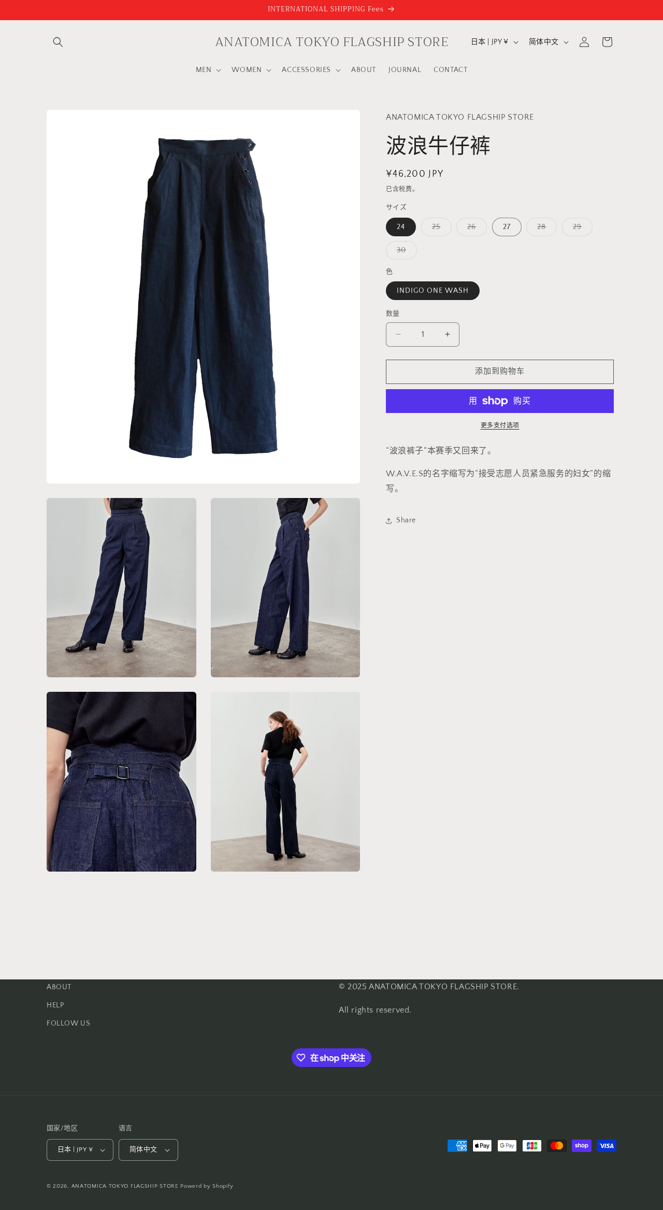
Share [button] (406, 520)
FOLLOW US (68, 1023)
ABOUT (59, 987)
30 (405, 253)
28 (545, 229)
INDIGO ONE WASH (433, 291)
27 (507, 227)
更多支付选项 (500, 425)
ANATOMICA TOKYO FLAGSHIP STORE (125, 1186)
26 (475, 229)
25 (440, 229)
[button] (58, 42)
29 (581, 229)
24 (401, 227)
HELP (55, 1005)
